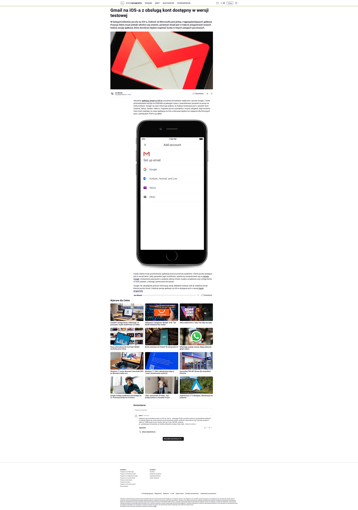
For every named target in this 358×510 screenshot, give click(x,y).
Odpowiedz (142, 427)
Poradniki (152, 471)
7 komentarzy (199, 93)
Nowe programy (124, 486)
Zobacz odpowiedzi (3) (148, 432)
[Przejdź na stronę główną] (122, 4)
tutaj (155, 506)
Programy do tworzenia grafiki (127, 484)
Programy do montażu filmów (127, 478)
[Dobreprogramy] (135, 3)
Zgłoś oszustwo (168, 3)
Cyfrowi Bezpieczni (183, 3)
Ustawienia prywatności (208, 493)
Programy (148, 3)
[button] (222, 3)
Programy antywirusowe (126, 480)
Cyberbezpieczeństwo (155, 476)
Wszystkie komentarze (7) (172, 439)
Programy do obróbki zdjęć (127, 471)
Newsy (157, 3)
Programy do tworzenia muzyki (128, 474)
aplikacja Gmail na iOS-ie (152, 101)
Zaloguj (230, 3)
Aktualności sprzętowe (155, 474)
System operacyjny (154, 478)
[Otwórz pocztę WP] (217, 3)
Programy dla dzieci (125, 482)
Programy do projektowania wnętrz (129, 476)
